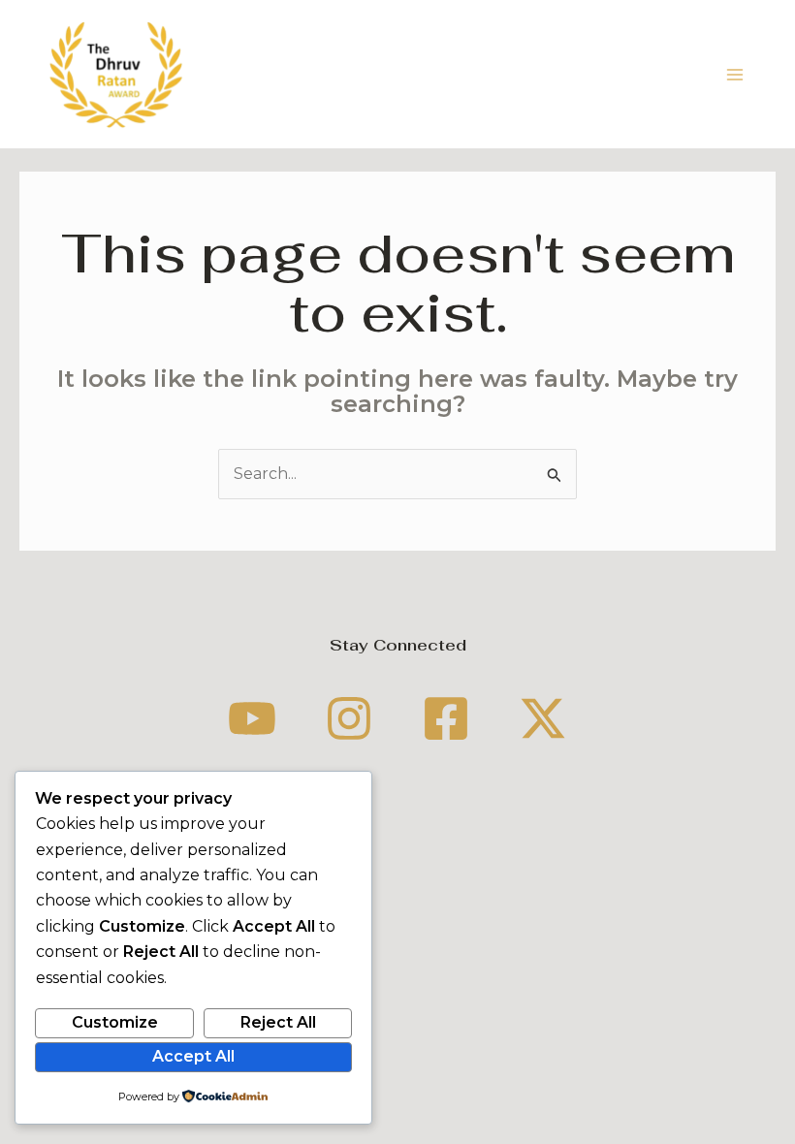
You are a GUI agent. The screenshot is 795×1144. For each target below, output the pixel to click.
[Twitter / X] (543, 718)
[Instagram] (349, 718)
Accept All (193, 1056)
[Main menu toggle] (735, 74)
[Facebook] (446, 718)
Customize (115, 1022)
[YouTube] (252, 718)
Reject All (278, 1022)
